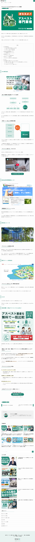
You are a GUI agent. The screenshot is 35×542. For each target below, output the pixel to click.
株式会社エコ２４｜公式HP (18, 242)
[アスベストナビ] (3, 1)
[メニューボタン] (34, 1)
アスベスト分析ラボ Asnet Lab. (10, 50)
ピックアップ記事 (5, 521)
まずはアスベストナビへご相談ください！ (11, 64)
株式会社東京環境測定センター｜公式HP (19, 204)
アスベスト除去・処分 (6, 517)
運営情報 (16, 535)
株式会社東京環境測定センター (9, 51)
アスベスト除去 (5, 515)
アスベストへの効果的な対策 (10, 55)
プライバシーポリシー (20, 535)
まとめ (5, 59)
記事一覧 (6, 535)
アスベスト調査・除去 (11, 535)
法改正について (5, 525)
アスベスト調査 (4, 8)
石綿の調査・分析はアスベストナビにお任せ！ (11, 60)
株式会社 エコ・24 (7, 54)
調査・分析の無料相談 (27, 535)
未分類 (7, 8)
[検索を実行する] (33, 452)
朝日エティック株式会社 (8, 56)
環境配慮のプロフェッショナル (10, 52)
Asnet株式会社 (6, 46)
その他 (4, 519)
